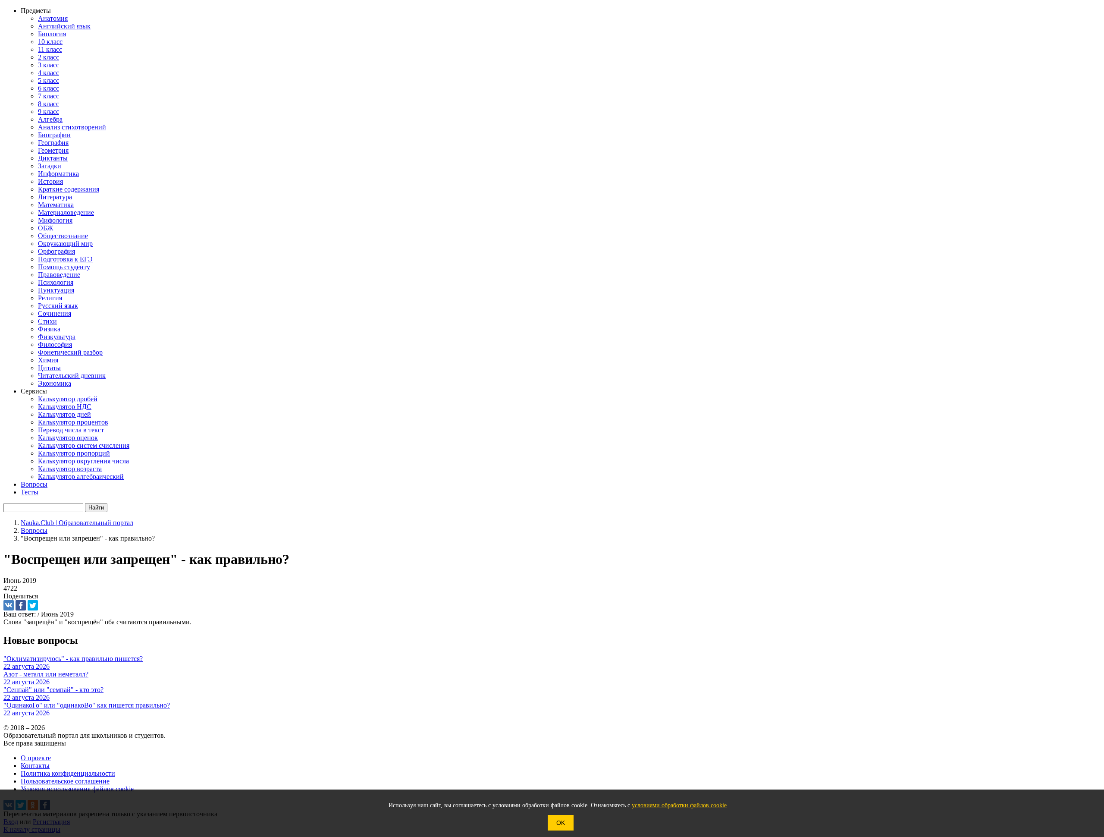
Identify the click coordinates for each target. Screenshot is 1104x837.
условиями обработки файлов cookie (679, 805)
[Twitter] (33, 605)
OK (560, 822)
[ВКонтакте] (8, 605)
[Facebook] (21, 605)
